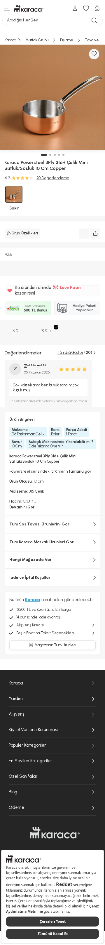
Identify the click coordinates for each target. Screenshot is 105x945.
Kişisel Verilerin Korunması (33, 729)
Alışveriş (16, 714)
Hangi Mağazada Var (30, 559)
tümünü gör (80, 471)
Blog (13, 791)
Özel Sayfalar (23, 776)
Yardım (16, 698)
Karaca (16, 683)
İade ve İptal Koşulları (30, 577)
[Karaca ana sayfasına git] (55, 833)
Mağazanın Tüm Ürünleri (55, 645)
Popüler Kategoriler (27, 745)
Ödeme (16, 807)
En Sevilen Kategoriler (30, 760)
